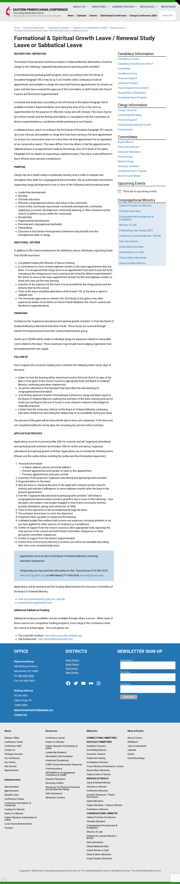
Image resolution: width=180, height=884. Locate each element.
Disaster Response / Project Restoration (101, 795)
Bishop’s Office (11, 738)
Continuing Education (130, 114)
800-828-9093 (26, 675)
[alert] (142, 191)
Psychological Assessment (133, 87)
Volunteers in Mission (97, 809)
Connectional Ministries (102, 738)
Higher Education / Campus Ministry (104, 805)
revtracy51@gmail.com (32, 575)
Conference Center (13, 742)
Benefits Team (11, 795)
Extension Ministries (129, 151)
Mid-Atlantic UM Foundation (59, 756)
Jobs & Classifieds (137, 746)
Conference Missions (97, 790)
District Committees (129, 175)
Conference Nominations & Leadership (17, 804)
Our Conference (12, 758)
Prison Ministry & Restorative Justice (105, 766)
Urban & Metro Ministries (99, 854)
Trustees (8, 828)
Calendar (132, 750)
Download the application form (35, 602)
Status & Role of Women (99, 774)
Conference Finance (14, 799)
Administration (11, 786)
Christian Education (96, 821)
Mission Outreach (97, 778)
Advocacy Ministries (99, 742)
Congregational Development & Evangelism (102, 826)
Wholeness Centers (55, 797)
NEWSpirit (133, 742)
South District (72, 664)
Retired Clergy (126, 161)
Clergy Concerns (127, 110)
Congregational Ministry (102, 813)
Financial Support (127, 78)
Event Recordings (136, 758)
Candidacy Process (129, 58)
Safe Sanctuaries (54, 793)
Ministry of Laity (95, 832)
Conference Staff (12, 746)
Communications (54, 768)
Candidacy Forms (127, 73)
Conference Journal (55, 738)
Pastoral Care (125, 129)
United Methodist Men (98, 846)
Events (131, 754)
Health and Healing (96, 758)
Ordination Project (128, 83)
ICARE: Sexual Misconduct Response (64, 764)
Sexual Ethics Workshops (132, 92)
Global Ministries (95, 801)
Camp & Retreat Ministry (99, 782)
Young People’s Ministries (99, 858)
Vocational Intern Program (132, 97)
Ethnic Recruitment (128, 146)
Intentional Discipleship (57, 760)
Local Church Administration (18, 824)
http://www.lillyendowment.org (55, 639)
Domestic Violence (96, 754)
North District (72, 660)
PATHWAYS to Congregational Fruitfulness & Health (60, 773)
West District (72, 672)
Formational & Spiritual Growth (134, 124)
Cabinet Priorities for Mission (101, 817)
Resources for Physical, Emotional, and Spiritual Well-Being (63, 788)
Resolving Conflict (54, 783)
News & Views (135, 738)
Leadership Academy (56, 752)
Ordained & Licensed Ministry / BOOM (102, 837)
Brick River (168, 6)
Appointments (11, 770)
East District (72, 668)
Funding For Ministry (14, 809)
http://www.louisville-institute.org (63, 635)
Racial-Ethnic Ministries (98, 770)
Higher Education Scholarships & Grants (20, 818)
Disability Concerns (96, 746)
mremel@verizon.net (91, 575)
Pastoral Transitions (55, 779)
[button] (177, 2)
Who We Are (10, 766)
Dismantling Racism (96, 750)
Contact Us (9, 750)
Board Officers (126, 142)
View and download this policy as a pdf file (41, 599)
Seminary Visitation (128, 166)
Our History (10, 762)
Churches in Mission (97, 786)
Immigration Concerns (97, 762)
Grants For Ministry (13, 813)
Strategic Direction (13, 754)
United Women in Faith (98, 850)
